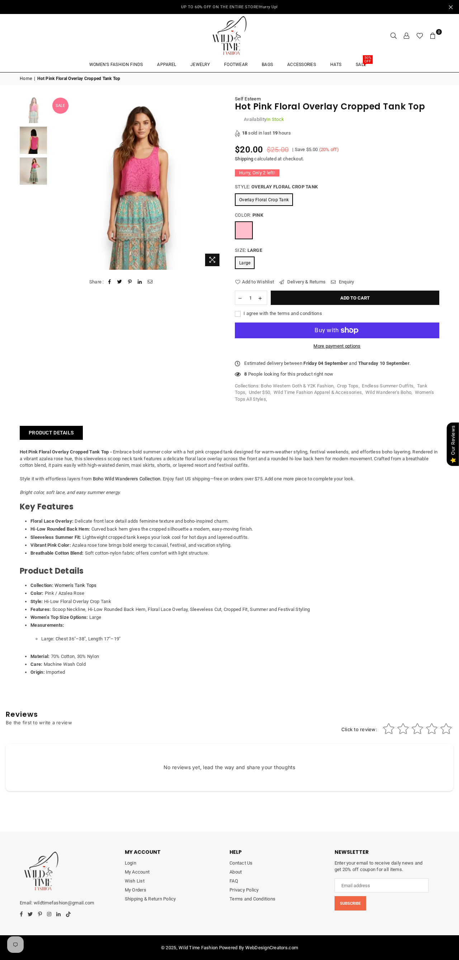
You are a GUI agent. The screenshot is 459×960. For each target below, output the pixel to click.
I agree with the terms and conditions (282, 313)
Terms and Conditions (252, 899)
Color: (249, 215)
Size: (248, 250)
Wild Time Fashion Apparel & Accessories (318, 392)
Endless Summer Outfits (387, 386)
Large (244, 262)
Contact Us (241, 863)
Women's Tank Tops (75, 585)
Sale (363, 62)
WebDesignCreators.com (271, 947)
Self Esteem (248, 99)
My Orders (135, 890)
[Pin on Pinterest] (130, 282)
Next (218, 183)
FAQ (234, 881)
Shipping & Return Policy (150, 899)
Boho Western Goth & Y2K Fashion (297, 386)
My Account (137, 872)
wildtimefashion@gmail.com (64, 902)
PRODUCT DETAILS (51, 433)
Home (26, 78)
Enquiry (346, 281)
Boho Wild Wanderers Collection (127, 478)
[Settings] (406, 35)
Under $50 (259, 392)
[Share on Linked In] (140, 282)
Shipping (244, 158)
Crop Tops (347, 386)
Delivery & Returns (306, 281)
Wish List (135, 881)
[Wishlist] (419, 35)
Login (130, 863)
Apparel (166, 64)
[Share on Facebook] (109, 282)
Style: (276, 186)
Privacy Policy (244, 890)
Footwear (235, 64)
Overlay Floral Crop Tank (264, 199)
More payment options (336, 346)
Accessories (301, 64)
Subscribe (350, 903)
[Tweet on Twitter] (119, 282)
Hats (335, 64)
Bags (267, 64)
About (236, 872)
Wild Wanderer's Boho (388, 392)
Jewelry (200, 64)
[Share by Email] (150, 282)
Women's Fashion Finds (116, 64)
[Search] (393, 35)
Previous (57, 183)
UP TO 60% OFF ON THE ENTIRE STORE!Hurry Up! (229, 7)
